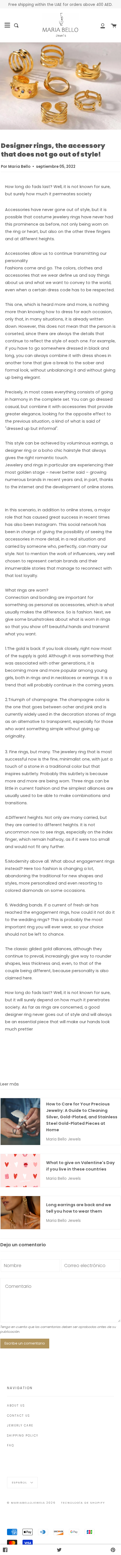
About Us (16, 1405)
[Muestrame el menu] (7, 25)
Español (20, 1482)
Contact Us (18, 1415)
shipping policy (22, 1435)
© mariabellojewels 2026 (31, 1502)
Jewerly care (20, 1425)
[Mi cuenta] (99, 25)
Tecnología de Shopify (83, 1502)
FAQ (10, 1445)
